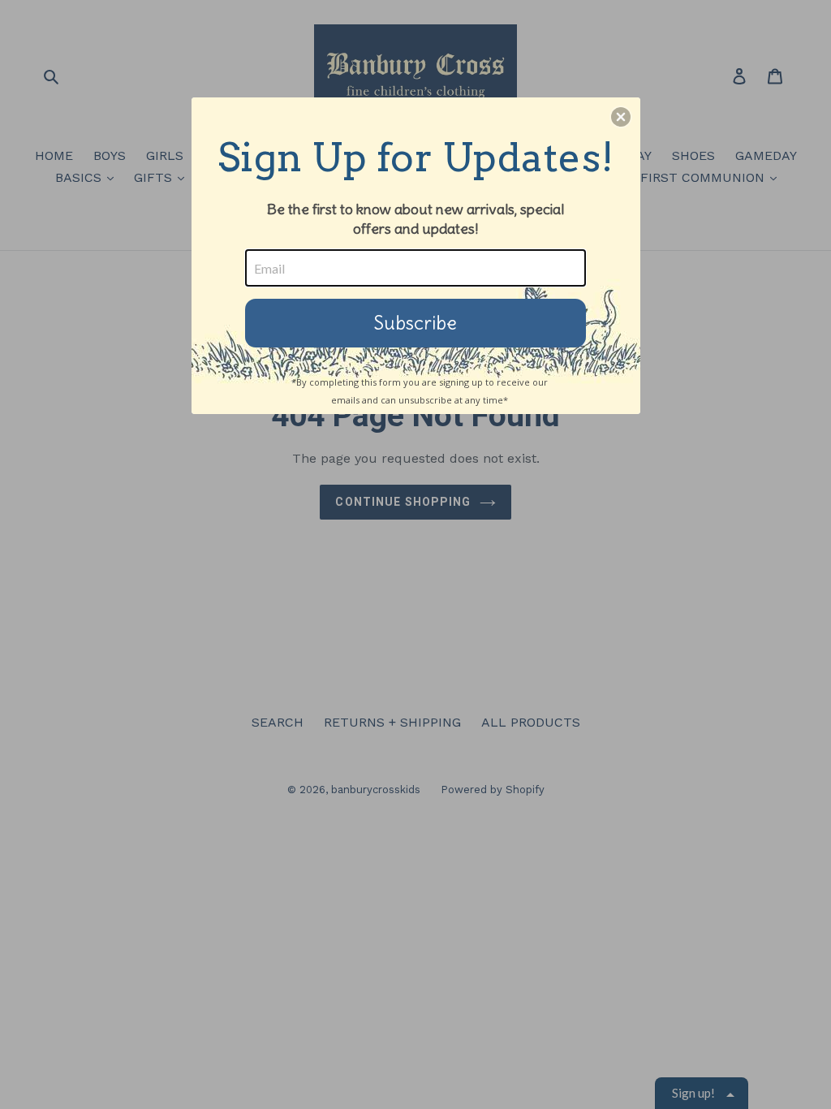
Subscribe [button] (415, 322)
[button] (621, 117)
